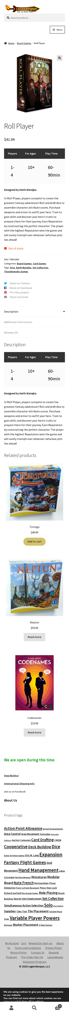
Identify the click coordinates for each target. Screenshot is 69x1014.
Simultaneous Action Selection (24, 905)
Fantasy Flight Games (25, 862)
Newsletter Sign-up (40, 943)
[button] (59, 58)
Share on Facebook (20, 288)
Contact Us (37, 952)
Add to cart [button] (34, 541)
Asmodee (45, 834)
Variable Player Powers (35, 918)
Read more (34, 637)
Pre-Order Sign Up (32, 957)
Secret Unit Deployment (27, 898)
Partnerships (41, 883)
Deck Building (39, 846)
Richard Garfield (12, 893)
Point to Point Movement (27, 888)
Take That (21, 911)
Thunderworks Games (16, 271)
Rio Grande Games (30, 893)
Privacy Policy (53, 948)
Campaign (25, 840)
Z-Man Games (45, 925)
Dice (12, 267)
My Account (12, 943)
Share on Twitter (20, 283)
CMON (57, 840)
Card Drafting (42, 839)
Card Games (39, 263)
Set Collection (40, 267)
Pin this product (19, 292)
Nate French (24, 882)
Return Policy (18, 952)
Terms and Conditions (28, 948)
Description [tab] (11, 311)
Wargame (8, 925)
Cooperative (16, 846)
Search (34, 1008)
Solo (48, 905)
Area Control (12, 834)
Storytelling (58, 906)
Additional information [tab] (18, 322)
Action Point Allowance (23, 828)
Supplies (10, 911)
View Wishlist (11, 775)
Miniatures (39, 877)
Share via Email (19, 297)
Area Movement (30, 834)
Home (11, 43)
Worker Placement (25, 925)
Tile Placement (38, 911)
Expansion (50, 854)
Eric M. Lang (32, 855)
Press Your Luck (48, 887)
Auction (16, 840)
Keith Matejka (23, 267)
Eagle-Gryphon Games (14, 855)
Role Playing (48, 892)
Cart (23, 943)
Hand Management (38, 870)
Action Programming (53, 828)
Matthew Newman (23, 877)
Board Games (24, 43)
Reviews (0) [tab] (11, 332)
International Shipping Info (19, 783)
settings (39, 1001)
